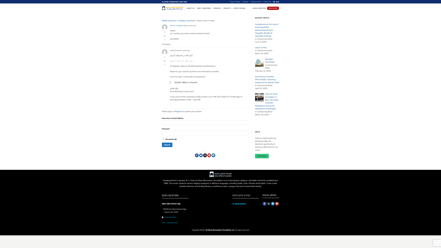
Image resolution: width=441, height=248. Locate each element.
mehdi (172, 50)
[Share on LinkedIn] (213, 155)
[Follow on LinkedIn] (273, 204)
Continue (262, 156)
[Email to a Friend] (205, 155)
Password (165, 129)
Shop (199, 8)
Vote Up (164, 31)
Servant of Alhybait (176, 25)
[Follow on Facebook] (264, 204)
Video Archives (256, 1)
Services (217, 8)
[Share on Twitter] (201, 155)
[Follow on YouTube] (277, 204)
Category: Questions (186, 20)
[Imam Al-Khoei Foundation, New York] (172, 8)
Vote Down (164, 40)
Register (178, 111)
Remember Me (171, 139)
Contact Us (267, 1)
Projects (227, 8)
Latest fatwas (239, 8)
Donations (206, 8)
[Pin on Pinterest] (209, 155)
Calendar (246, 1)
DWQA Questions (169, 20)
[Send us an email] (269, 204)
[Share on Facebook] (197, 155)
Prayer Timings (235, 1)
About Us (190, 8)
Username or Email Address (172, 118)
